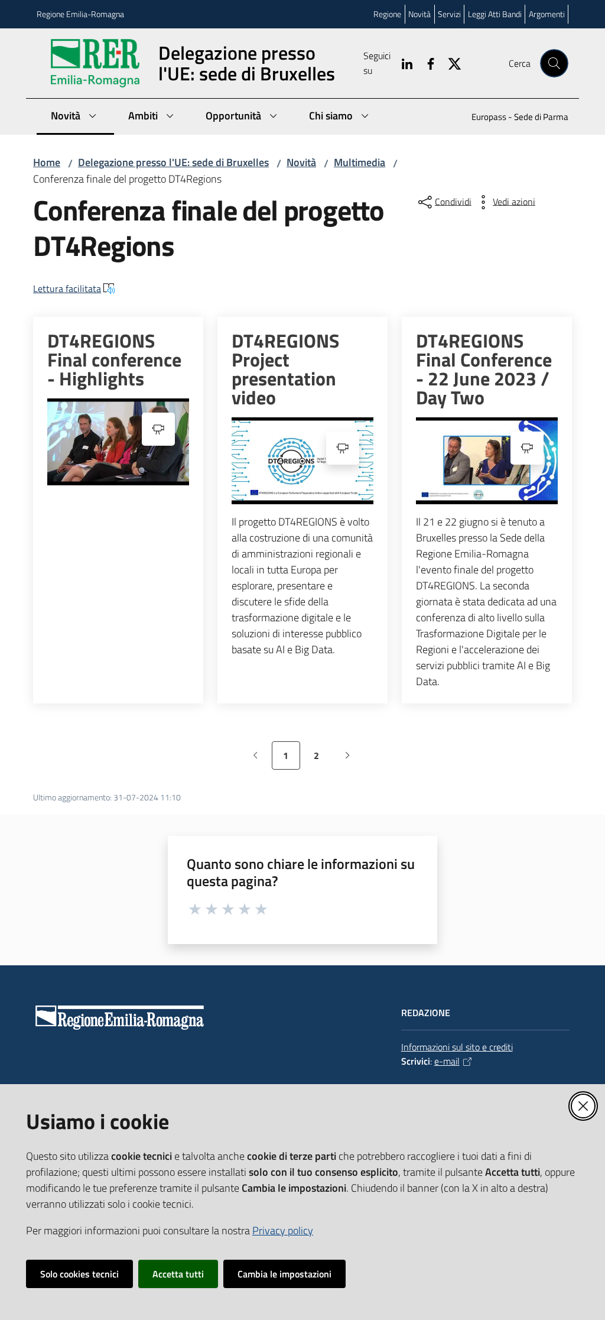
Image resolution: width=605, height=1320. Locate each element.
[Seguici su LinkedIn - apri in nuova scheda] (402, 63)
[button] (554, 63)
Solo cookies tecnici (79, 1274)
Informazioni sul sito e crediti (457, 1047)
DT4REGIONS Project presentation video (285, 369)
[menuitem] (512, 118)
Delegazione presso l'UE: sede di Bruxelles (173, 162)
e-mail (447, 1061)
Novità (301, 162)
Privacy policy (282, 1230)
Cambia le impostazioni (284, 1274)
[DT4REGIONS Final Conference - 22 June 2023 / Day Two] (487, 460)
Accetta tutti (178, 1274)
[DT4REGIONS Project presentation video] (302, 460)
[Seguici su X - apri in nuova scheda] (449, 63)
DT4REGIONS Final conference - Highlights (114, 359)
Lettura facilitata (67, 288)
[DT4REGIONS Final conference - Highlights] (118, 441)
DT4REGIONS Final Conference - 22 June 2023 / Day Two (484, 369)
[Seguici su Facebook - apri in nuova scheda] (426, 63)
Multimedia (359, 162)
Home (46, 162)
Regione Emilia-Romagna (80, 14)
